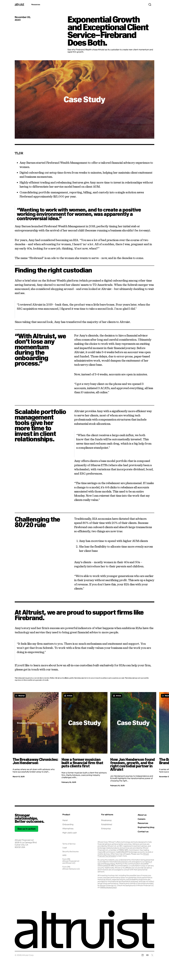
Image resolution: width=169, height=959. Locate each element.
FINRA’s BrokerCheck (108, 887)
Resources (35, 4)
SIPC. (127, 850)
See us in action (26, 828)
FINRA (121, 850)
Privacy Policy (109, 864)
